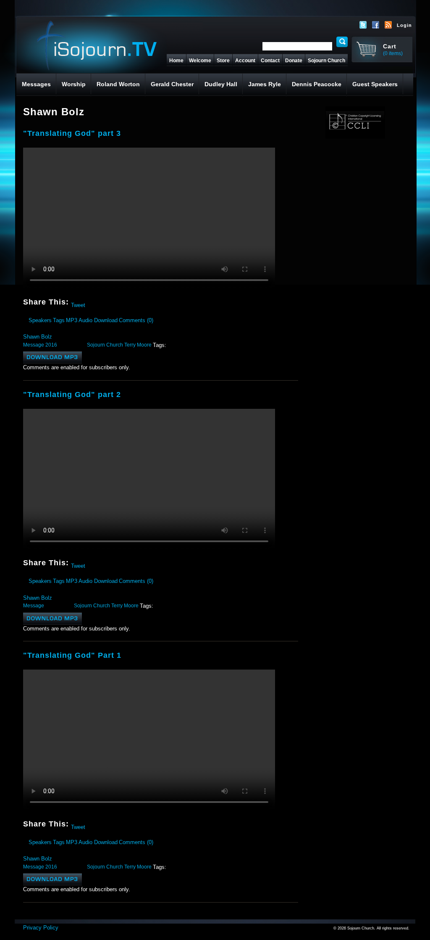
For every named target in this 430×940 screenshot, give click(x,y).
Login (404, 25)
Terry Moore (138, 344)
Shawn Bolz (37, 337)
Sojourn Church (326, 61)
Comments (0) (136, 320)
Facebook (376, 25)
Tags (59, 320)
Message (33, 344)
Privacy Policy (40, 927)
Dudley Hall (221, 84)
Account (245, 61)
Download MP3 (52, 357)
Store (223, 61)
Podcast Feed (388, 25)
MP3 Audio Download (92, 320)
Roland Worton (118, 84)
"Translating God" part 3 (72, 133)
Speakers (40, 320)
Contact (270, 61)
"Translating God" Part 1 (72, 655)
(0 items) (393, 53)
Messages (36, 84)
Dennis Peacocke (316, 84)
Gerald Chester (172, 84)
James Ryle (264, 84)
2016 (51, 344)
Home (176, 61)
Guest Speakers (375, 84)
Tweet (78, 305)
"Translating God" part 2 (72, 394)
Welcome (200, 61)
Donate (293, 61)
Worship (74, 84)
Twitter (363, 25)
